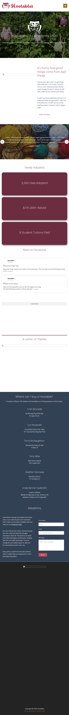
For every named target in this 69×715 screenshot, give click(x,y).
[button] (31, 155)
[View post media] (34, 266)
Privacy (26, 711)
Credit (43, 711)
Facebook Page (17, 524)
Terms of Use (34, 711)
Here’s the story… (45, 114)
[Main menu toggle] (65, 6)
